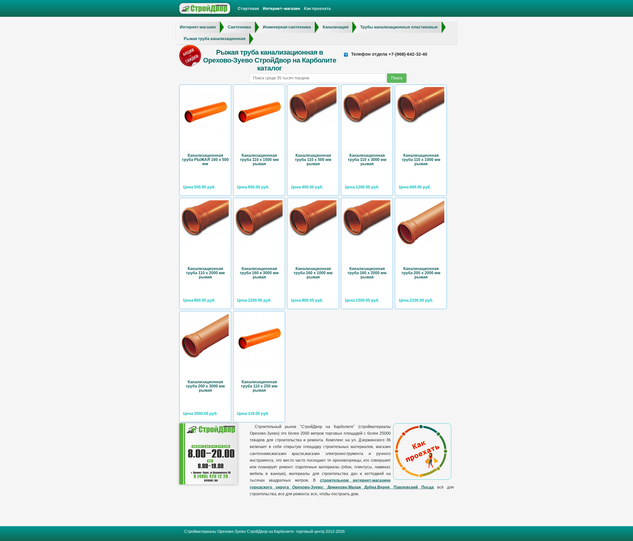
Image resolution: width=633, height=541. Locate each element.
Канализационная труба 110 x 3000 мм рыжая (367, 159)
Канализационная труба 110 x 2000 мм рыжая (205, 273)
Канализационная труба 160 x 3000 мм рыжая (259, 273)
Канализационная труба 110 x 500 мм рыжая (313, 159)
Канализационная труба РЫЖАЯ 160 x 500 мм (205, 159)
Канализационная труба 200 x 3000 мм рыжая (205, 386)
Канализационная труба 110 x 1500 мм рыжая (259, 159)
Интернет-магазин (281, 8)
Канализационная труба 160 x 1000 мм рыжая (313, 273)
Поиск (396, 78)
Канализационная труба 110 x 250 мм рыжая (259, 386)
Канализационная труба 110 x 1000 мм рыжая (421, 159)
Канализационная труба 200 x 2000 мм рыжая (420, 273)
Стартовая (248, 8)
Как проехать (317, 8)
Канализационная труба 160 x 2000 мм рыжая (366, 273)
